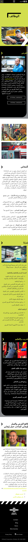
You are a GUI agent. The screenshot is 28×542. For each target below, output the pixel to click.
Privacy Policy (9, 534)
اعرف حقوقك (19, 494)
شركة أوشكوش (9, 79)
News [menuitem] (16, 526)
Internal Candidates (16, 102)
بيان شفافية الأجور (18, 497)
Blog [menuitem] (16, 523)
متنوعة (8, 175)
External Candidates (16, 97)
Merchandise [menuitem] (14, 529)
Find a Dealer (19, 534)
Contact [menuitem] (15, 520)
